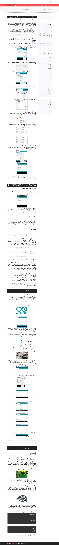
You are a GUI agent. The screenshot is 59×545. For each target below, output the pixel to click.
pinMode (31, 185)
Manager (20, 16)
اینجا (18, 42)
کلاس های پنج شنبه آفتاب (48, 28)
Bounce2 (13, 16)
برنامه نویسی (28, 17)
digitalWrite (18, 184)
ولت (35, 291)
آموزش (28, 16)
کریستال (21, 448)
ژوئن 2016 (49, 72)
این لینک (22, 300)
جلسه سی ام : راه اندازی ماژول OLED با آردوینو (45, 33)
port (22, 290)
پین (30, 291)
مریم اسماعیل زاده (33, 16)
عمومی (50, 106)
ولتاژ (34, 291)
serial (33, 185)
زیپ (20, 17)
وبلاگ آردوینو (49, 1)
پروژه (8, 447)
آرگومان (19, 185)
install (16, 16)
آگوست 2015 (49, 87)
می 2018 (50, 60)
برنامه (31, 17)
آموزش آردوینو (47, 5)
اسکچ (34, 17)
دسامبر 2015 (49, 83)
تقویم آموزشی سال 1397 (48, 26)
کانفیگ (22, 291)
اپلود (28, 447)
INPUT (22, 185)
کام (27, 291)
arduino (11, 16)
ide (14, 16)
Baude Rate (11, 184)
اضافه (32, 17)
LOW (26, 185)
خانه (51, 5)
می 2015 (50, 91)
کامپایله (33, 334)
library (18, 16)
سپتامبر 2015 (49, 85)
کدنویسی (24, 448)
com (17, 290)
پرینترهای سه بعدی (41, 5)
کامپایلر (14, 17)
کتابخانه (12, 17)
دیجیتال (21, 447)
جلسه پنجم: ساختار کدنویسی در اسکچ (29, 188)
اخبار (31, 5)
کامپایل (15, 17)
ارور (35, 17)
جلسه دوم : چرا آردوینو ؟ (31, 450)
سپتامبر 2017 (49, 62)
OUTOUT (29, 185)
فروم (19, 17)
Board (15, 290)
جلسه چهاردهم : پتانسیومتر (43, 51)
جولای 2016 (49, 70)
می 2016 (50, 74)
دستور (8, 185)
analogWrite (9, 290)
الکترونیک (33, 447)
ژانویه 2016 (49, 81)
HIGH (20, 184)
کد (8, 17)
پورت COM (27, 360)
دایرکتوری (23, 17)
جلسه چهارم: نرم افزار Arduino (30, 294)
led (19, 290)
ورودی (11, 447)
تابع (26, 17)
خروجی (10, 185)
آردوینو (8, 16)
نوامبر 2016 (49, 66)
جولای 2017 (49, 64)
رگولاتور (19, 447)
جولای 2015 (49, 89)
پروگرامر (33, 448)
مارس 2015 (49, 95)
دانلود (24, 17)
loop (25, 185)
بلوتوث (13, 185)
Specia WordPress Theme (14, 543)
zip (22, 16)
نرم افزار (18, 17)
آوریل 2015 (49, 93)
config (14, 184)
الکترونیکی (31, 447)
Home (51, 9)
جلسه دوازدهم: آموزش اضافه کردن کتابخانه (28, 19)
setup (35, 185)
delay (16, 184)
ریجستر (17, 447)
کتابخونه (10, 17)
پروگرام (35, 448)
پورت (31, 291)
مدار (15, 447)
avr (13, 290)
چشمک (29, 291)
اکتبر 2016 (49, 68)
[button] (15, 5)
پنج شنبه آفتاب (35, 5)
